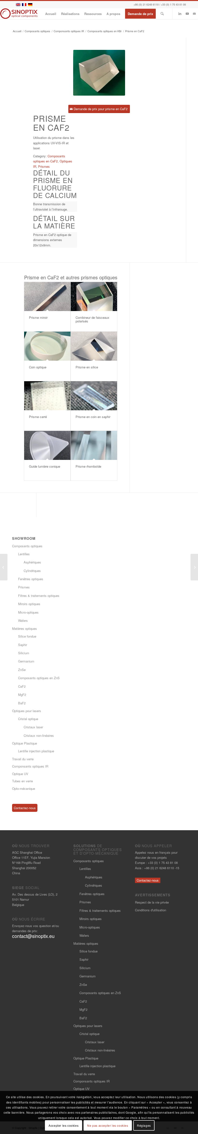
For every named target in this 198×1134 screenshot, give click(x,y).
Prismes (44, 166)
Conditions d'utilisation (150, 910)
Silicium (23, 653)
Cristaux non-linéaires (39, 735)
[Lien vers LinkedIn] (180, 13)
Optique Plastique (24, 743)
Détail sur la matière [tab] (54, 221)
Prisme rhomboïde (88, 466)
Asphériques (32, 562)
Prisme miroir (38, 317)
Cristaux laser (33, 727)
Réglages (144, 1125)
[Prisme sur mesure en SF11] (194, 567)
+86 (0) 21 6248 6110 (146, 4)
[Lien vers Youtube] (187, 13)
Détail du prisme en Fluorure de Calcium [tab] (55, 184)
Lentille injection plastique (36, 751)
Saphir (22, 644)
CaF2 (22, 686)
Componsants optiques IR (30, 766)
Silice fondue (27, 636)
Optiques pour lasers (26, 710)
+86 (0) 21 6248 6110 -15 (161, 868)
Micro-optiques (28, 612)
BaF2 (22, 703)
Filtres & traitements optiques (38, 595)
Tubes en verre (22, 781)
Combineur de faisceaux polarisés (92, 319)
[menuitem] (51, 13)
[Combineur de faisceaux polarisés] (94, 296)
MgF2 (22, 694)
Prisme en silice (87, 367)
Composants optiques (27, 546)
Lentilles (24, 554)
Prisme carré (38, 416)
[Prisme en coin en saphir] (94, 395)
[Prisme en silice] (94, 346)
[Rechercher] (162, 13)
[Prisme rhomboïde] (94, 445)
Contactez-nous (25, 808)
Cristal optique (28, 718)
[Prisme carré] (47, 395)
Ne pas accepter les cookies (107, 1125)
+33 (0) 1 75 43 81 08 (173, 4)
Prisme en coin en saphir (93, 416)
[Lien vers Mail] (194, 13)
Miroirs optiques (29, 603)
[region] (55, 206)
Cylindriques (32, 570)
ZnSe (22, 669)
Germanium (26, 661)
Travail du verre (23, 759)
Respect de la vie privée (152, 902)
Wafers (23, 620)
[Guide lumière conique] (47, 445)
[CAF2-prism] (99, 73)
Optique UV (20, 773)
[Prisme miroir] (47, 296)
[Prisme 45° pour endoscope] (3, 567)
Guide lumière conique (44, 466)
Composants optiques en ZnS (39, 678)
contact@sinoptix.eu (33, 936)
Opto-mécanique (23, 788)
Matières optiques (24, 628)
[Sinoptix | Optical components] (19, 13)
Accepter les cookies (63, 1125)
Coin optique (37, 367)
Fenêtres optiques (30, 579)
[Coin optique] (47, 346)
